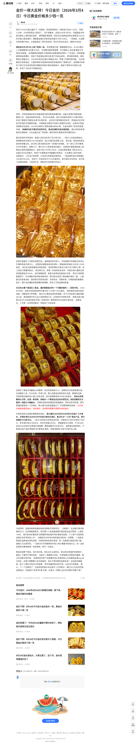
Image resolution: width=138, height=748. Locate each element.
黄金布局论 (19, 599)
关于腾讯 (18, 733)
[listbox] (50, 624)
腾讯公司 (47, 741)
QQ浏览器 (71, 733)
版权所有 (53, 741)
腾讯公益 (65, 733)
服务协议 (34, 733)
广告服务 (53, 733)
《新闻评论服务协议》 (43, 671)
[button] (116, 17)
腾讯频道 (78, 733)
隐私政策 (40, 733)
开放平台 (46, 733)
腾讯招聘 (59, 733)
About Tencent (27, 733)
